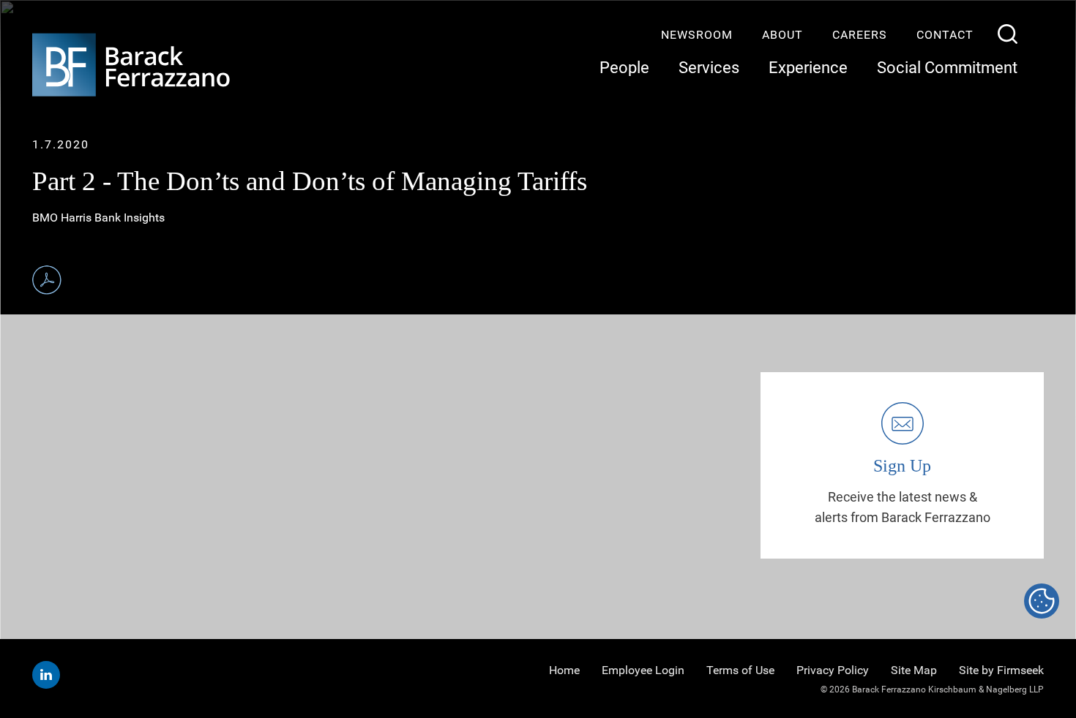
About (782, 35)
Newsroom (697, 35)
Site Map (914, 670)
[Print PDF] (46, 280)
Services (709, 67)
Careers (859, 35)
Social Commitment (947, 67)
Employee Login (643, 670)
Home (564, 670)
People (624, 67)
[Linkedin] (46, 675)
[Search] (1007, 34)
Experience (808, 67)
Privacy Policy (832, 670)
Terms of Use (740, 670)
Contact (945, 35)
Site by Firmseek (1001, 670)
